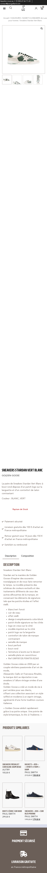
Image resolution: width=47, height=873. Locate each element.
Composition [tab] (27, 556)
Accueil (6, 18)
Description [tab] (10, 556)
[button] (4, 8)
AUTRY (6, 770)
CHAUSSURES (15, 18)
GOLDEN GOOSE (11, 476)
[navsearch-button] (10, 8)
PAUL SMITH (31, 772)
